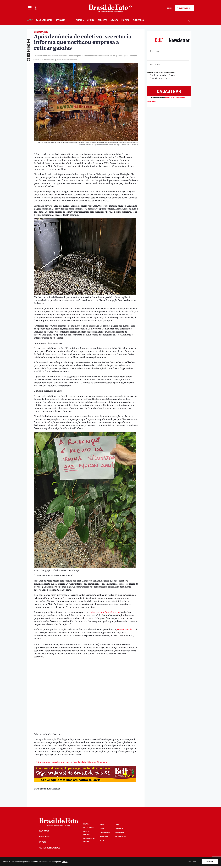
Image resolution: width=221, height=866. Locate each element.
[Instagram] (35, 8)
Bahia (102, 824)
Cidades (114, 20)
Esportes (102, 20)
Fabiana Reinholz (61, 60)
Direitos (86, 831)
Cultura (80, 20)
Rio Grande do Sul (120, 836)
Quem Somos (138, 20)
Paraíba (102, 841)
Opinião (90, 20)
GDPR (64, 862)
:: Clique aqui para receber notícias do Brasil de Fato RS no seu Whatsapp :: (71, 761)
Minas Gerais (104, 836)
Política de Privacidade (49, 848)
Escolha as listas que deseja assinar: (161, 72)
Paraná (117, 824)
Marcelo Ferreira (72, 60)
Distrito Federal (105, 832)
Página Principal (44, 20)
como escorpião (125, 629)
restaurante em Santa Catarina (104, 612)
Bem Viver (86, 834)
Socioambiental (89, 838)
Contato (42, 842)
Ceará (102, 828)
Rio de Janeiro (119, 832)
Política (125, 20)
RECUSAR (192, 862)
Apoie (29, 20)
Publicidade (44, 836)
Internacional (88, 827)
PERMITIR (209, 862)
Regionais (60, 20)
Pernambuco (119, 828)
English (169, 8)
